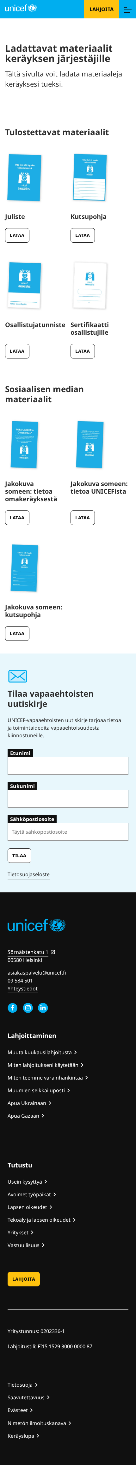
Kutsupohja (89, 216)
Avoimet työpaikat (29, 1194)
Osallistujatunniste (35, 324)
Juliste (15, 216)
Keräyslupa (21, 1435)
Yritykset (18, 1232)
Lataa (17, 351)
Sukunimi (22, 786)
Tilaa (19, 855)
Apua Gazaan (23, 1115)
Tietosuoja (20, 1384)
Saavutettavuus (26, 1397)
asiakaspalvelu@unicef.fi (37, 972)
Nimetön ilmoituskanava (37, 1423)
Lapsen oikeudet (27, 1207)
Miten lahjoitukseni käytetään (43, 1064)
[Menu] (127, 9)
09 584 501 (20, 980)
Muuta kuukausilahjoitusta (40, 1052)
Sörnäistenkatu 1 (28, 952)
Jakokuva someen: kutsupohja (33, 611)
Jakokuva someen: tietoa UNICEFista (99, 487)
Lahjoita (102, 9)
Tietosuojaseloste (29, 874)
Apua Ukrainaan (27, 1103)
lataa (17, 235)
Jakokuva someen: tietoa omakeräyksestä (31, 491)
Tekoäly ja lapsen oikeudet (39, 1219)
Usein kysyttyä (25, 1181)
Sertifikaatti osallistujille (90, 328)
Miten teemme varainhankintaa (45, 1077)
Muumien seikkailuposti (36, 1090)
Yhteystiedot (23, 988)
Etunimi (20, 753)
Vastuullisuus (24, 1245)
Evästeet (18, 1410)
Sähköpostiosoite (32, 819)
